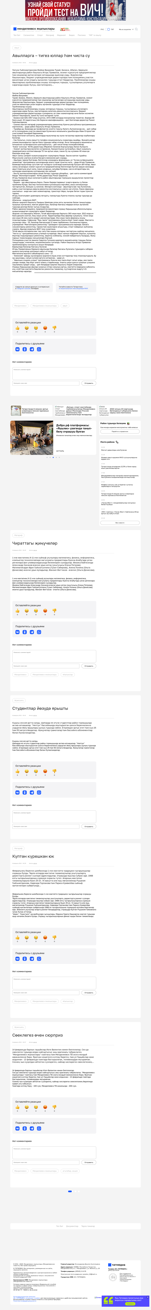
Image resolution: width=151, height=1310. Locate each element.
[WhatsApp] (39, 349)
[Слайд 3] (53, 457)
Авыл (16, 48)
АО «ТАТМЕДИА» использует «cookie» (26, 1298)
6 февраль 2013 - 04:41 (19, 715)
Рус (102, 29)
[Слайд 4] (56, 457)
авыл (65, 306)
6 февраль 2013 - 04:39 (19, 863)
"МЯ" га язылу (95, 35)
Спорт (40, 35)
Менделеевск (20, 306)
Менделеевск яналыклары (45, 306)
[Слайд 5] (59, 457)
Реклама (82, 35)
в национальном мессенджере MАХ (73, 288)
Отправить (89, 383)
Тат (112, 29)
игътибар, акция (70, 1171)
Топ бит (59, 1226)
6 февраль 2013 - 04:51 (19, 62)
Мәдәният (61, 35)
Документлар (72, 1226)
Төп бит (16, 35)
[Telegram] (32, 349)
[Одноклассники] (25, 349)
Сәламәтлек (28, 35)
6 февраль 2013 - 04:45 (19, 550)
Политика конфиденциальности (24, 1301)
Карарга (130, 1304)
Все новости (120, 523)
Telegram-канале (24, 288)
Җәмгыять (19, 700)
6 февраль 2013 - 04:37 (19, 1042)
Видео (72, 35)
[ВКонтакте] (17, 349)
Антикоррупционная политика (24, 1296)
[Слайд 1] (47, 457)
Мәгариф (50, 35)
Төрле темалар (88, 1226)
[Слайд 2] (50, 457)
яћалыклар (68, 674)
